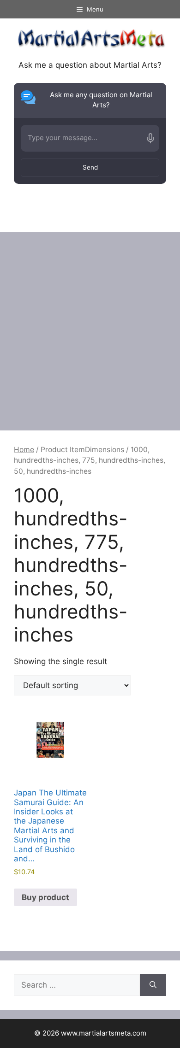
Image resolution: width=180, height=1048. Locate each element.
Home (24, 449)
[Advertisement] (90, 327)
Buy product (45, 897)
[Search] (153, 985)
